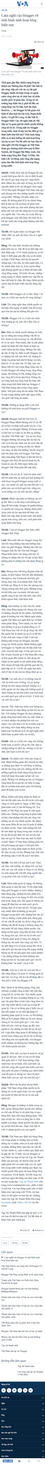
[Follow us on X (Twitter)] (9, 1390)
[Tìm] (38, 1461)
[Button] (39, 42)
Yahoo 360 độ (24, 1202)
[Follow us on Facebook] (3, 1390)
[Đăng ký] (30, 1390)
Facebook (6, 1202)
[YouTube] (19, 1461)
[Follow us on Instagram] (20, 1390)
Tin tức (4, 10)
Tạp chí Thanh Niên (29, 1181)
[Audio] (29, 1461)
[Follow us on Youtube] (14, 1390)
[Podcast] (25, 1390)
